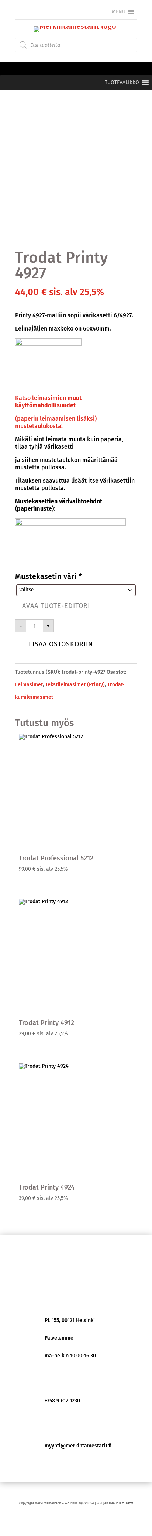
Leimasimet (29, 684)
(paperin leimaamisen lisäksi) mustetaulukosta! (56, 422)
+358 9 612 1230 (62, 1401)
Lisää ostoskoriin (61, 644)
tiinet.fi (127, 1503)
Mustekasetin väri (48, 576)
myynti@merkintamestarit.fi (78, 1446)
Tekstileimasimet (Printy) (75, 684)
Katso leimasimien (48, 401)
